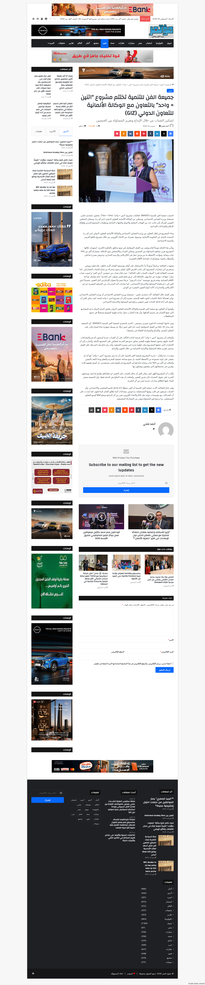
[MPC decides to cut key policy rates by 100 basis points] (65, 191)
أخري (169, 893)
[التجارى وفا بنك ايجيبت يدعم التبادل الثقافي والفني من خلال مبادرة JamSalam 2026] (159, 564)
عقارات (121, 43)
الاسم (171, 640)
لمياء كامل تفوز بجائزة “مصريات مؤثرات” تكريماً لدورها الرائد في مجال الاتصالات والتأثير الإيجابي (53, 161)
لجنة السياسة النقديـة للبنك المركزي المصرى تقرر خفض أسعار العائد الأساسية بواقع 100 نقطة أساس (43, 175)
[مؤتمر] (161, 31)
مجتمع (96, 43)
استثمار (149, 43)
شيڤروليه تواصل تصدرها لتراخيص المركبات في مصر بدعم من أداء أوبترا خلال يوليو (106, 19)
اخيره (169, 897)
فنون (105, 43)
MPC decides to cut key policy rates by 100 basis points (44, 190)
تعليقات (38, 131)
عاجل (169, 940)
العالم (80, 43)
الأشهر (66, 131)
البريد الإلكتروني (167, 652)
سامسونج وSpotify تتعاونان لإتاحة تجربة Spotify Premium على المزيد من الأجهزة (126, 576)
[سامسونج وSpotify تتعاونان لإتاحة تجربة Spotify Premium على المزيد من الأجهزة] (126, 563)
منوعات (169, 962)
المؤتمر (130, 973)
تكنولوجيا (159, 43)
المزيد (51, 43)
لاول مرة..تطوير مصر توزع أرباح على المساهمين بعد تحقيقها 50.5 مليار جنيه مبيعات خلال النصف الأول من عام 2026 (42, 85)
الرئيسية (168, 84)
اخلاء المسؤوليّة (117, 973)
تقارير (71, 43)
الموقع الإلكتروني (117, 652)
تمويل (169, 43)
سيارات (131, 43)
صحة (112, 43)
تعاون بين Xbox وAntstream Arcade (58, 152)
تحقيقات (61, 43)
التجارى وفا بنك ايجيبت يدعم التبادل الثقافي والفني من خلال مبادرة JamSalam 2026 (160, 579)
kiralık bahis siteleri (197, 983)
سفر (140, 43)
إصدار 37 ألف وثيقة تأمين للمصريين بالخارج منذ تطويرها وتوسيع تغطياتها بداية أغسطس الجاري (64, 82)
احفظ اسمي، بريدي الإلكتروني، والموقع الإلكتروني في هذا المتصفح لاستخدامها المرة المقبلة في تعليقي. (132, 663)
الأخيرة (53, 131)
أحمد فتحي (165, 126)
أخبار (88, 43)
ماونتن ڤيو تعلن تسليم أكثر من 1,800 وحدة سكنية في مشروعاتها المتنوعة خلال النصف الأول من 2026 (63, 109)
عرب (170, 945)
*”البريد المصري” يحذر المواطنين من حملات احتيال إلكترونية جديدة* (52, 143)
